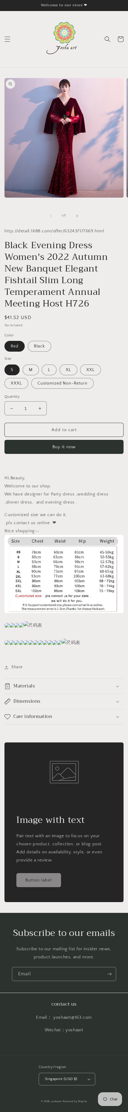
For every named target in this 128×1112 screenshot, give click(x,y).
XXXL (16, 383)
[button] (7, 39)
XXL (90, 369)
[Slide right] (77, 215)
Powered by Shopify (75, 1101)
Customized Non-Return (63, 383)
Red (14, 346)
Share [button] (17, 667)
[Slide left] (50, 215)
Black (39, 346)
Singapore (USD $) (61, 1079)
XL (68, 369)
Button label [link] (38, 880)
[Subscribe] (109, 974)
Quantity (12, 396)
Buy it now (64, 446)
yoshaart (56, 1101)
